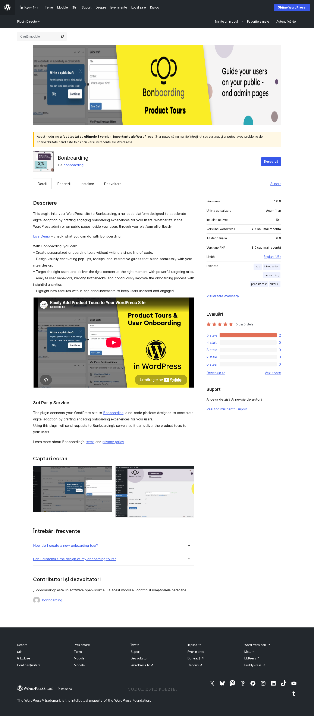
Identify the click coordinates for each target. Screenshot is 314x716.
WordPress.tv (142, 665)
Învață (135, 645)
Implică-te (194, 645)
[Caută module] (62, 36)
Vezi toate (273, 373)
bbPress (252, 658)
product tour (259, 284)
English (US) (272, 256)
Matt (249, 651)
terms (90, 442)
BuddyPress (254, 665)
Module (79, 658)
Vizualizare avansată (223, 296)
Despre (22, 645)
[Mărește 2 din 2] (188, 472)
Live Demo (41, 236)
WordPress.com (257, 645)
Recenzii (63, 184)
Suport (275, 184)
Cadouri (195, 665)
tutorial (274, 284)
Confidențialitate (29, 665)
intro (258, 266)
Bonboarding (113, 413)
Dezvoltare (112, 184)
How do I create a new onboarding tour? (65, 546)
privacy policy (113, 442)
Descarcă (271, 161)
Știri (19, 651)
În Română (65, 689)
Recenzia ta (216, 373)
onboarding (271, 275)
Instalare (87, 184)
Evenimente (196, 651)
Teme (78, 651)
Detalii (42, 184)
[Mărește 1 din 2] (106, 472)
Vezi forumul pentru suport (227, 409)
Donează (196, 658)
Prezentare (82, 645)
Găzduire (23, 658)
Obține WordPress (292, 7)
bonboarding (73, 165)
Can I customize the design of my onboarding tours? (74, 559)
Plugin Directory (28, 21)
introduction (271, 266)
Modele (79, 665)
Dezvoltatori (139, 658)
